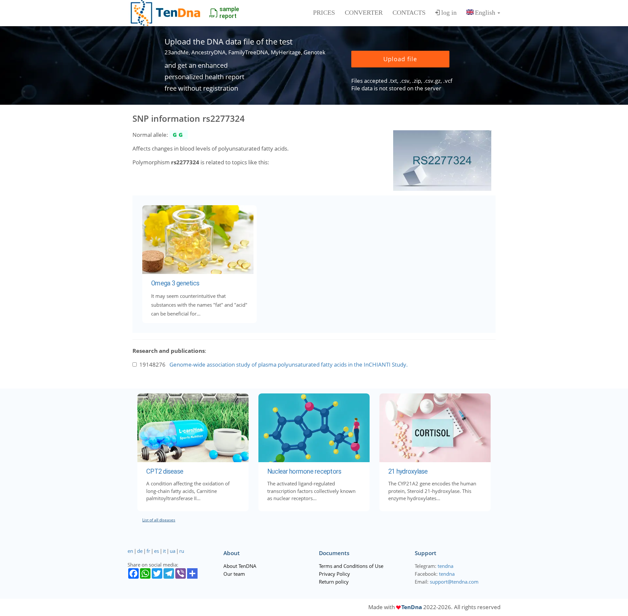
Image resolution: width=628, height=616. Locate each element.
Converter (364, 12)
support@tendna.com (454, 581)
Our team (234, 574)
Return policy (334, 581)
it (164, 551)
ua (172, 551)
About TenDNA (239, 566)
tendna (445, 566)
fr (148, 551)
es (156, 551)
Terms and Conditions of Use (351, 566)
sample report (229, 12)
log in (449, 12)
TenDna (411, 607)
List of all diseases (158, 520)
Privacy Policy (334, 574)
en (130, 551)
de (140, 551)
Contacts (409, 12)
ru (181, 551)
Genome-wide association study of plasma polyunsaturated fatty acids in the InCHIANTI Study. (288, 364)
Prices (324, 12)
